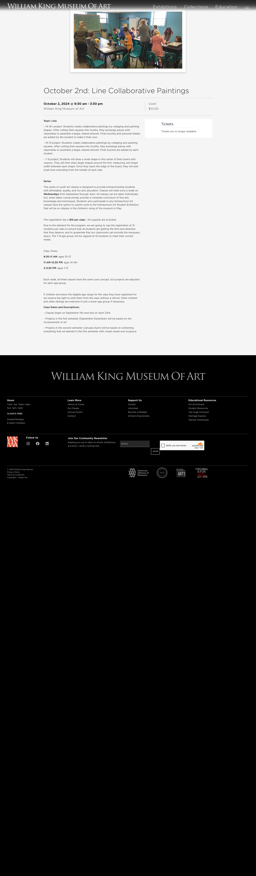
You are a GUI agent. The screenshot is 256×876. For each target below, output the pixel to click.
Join (155, 451)
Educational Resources (202, 400)
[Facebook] (37, 443)
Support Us (135, 400)
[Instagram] (28, 443)
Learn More (74, 400)
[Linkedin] (47, 443)
